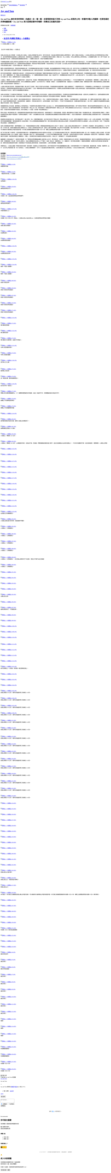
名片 (5, 32)
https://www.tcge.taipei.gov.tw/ (14, 155)
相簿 (5, 28)
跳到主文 (3, 15)
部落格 (5, 30)
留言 (16, 1086)
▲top (2, 1093)
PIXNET (44, 1152)
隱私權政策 (64, 1152)
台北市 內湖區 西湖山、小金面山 (17, 38)
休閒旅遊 (13, 25)
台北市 (12, 1091)
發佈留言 (3, 1105)
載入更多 (3, 1096)
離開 (9, 1170)
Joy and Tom (7, 11)
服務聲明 (70, 1152)
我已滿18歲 (3, 1170)
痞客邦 (13, 1086)
